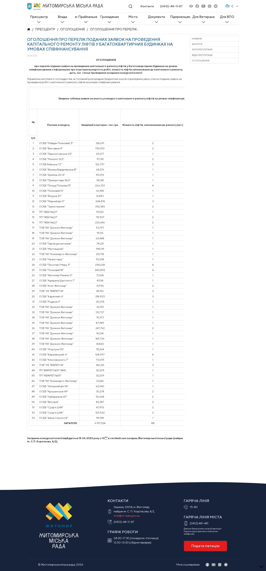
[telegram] (216, 6)
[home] (28, 29)
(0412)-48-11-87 (171, 6)
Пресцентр (45, 29)
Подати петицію (205, 546)
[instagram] (209, 6)
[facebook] (197, 6)
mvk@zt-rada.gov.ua (127, 515)
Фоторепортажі (202, 49)
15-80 (194, 507)
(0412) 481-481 (199, 523)
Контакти (147, 6)
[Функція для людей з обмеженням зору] (191, 6)
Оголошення (72, 29)
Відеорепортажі (202, 55)
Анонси (197, 44)
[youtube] (203, 6)
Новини (197, 38)
